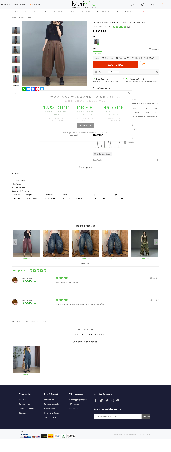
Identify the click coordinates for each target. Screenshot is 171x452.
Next (39, 321)
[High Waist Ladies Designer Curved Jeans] (85, 256)
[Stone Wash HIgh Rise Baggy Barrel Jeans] (56, 256)
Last (44, 321)
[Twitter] (101, 400)
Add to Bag (116, 64)
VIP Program (74, 404)
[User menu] (132, 5)
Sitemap (22, 413)
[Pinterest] (106, 400)
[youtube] (117, 400)
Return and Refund (51, 413)
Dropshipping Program (78, 400)
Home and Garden (125, 11)
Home (14, 18)
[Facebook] (95, 400)
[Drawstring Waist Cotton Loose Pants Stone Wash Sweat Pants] (26, 256)
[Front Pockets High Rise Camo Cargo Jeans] (144, 256)
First (27, 321)
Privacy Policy (24, 404)
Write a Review (85, 329)
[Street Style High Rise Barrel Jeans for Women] (115, 256)
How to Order (49, 409)
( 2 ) (128, 27)
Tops (71, 11)
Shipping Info (49, 400)
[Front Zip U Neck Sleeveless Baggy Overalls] (26, 372)
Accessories (103, 11)
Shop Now (85, 125)
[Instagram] (112, 400)
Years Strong (40, 11)
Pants (29, 18)
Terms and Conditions (27, 409)
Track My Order (50, 417)
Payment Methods (51, 404)
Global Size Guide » (104, 154)
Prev (33, 321)
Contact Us (73, 409)
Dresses (58, 11)
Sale (144, 11)
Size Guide (155, 49)
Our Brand (23, 400)
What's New (20, 11)
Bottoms (86, 11)
